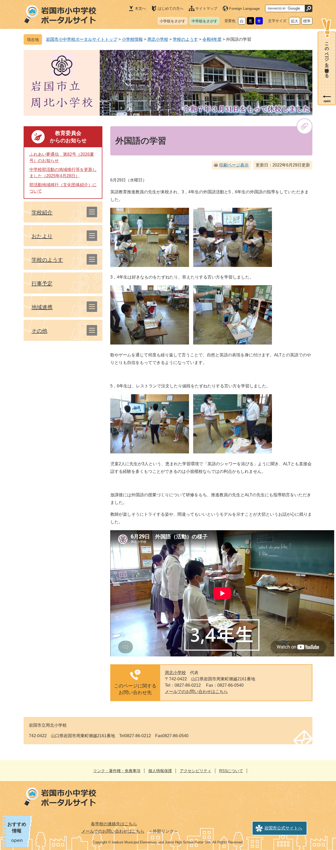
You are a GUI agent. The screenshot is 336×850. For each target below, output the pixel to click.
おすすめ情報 (16, 827)
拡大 (294, 21)
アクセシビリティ (195, 770)
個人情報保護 (160, 770)
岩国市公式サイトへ (283, 828)
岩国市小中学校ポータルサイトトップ (81, 39)
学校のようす (185, 39)
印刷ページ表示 (234, 165)
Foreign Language (244, 8)
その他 (39, 331)
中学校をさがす (204, 21)
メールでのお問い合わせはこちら (196, 691)
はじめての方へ (170, 8)
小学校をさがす (172, 21)
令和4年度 (212, 39)
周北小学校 (157, 39)
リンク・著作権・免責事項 (116, 770)
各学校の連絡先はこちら (114, 824)
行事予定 (42, 283)
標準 (307, 21)
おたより (42, 236)
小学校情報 (132, 39)
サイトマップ (206, 8)
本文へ (140, 8)
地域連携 (42, 307)
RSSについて (231, 770)
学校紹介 (42, 212)
